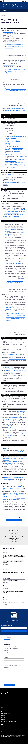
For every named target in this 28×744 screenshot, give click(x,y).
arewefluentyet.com (8, 65)
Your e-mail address (6, 625)
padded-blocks (10, 368)
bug (20, 278)
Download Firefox (5, 713)
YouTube (2, 724)
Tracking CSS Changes (11, 229)
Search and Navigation (7, 474)
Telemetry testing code (11, 164)
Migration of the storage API (11, 174)
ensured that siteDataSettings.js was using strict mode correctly (14, 153)
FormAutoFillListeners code (10, 354)
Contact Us (4, 702)
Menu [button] (1, 1)
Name (6, 653)
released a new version (11, 461)
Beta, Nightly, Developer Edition (8, 721)
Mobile (3, 717)
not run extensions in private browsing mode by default (14, 182)
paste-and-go (22, 493)
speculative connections (19, 494)
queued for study (18, 424)
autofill (5, 496)
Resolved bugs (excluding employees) (11, 121)
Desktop (3, 715)
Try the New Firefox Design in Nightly (10, 580)
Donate (3, 704)
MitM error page (17, 466)
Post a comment (7, 639)
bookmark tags (14, 493)
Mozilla (24, 1)
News (3, 15)
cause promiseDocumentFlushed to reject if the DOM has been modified (14, 434)
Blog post (5, 196)
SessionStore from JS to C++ (10, 351)
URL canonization (8, 494)
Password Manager (6, 394)
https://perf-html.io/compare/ (11, 438)
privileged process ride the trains (17, 359)
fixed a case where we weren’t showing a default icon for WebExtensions (16, 166)
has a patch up (12, 427)
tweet (22, 278)
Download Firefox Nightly (10, 0)
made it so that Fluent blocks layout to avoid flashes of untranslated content (13, 216)
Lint (2, 365)
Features (3, 719)
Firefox (2, 711)
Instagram (2, 707)
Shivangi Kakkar (21, 465)
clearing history (12, 496)
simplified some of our (18, 162)
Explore (4, 10)
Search (26, 10)
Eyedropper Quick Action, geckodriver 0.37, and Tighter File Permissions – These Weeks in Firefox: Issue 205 (14, 556)
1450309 (22, 450)
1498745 (20, 451)
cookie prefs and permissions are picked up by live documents (14, 458)
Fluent (21, 61)
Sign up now (14, 630)
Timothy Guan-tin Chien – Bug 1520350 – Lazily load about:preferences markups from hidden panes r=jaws (16, 211)
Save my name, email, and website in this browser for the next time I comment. (13, 665)
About (2, 700)
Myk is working (7, 367)
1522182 (6, 448)
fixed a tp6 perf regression (13, 425)
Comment (7, 670)
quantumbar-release (15, 488)
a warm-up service (20, 411)
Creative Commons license (15, 736)
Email (6, 657)
